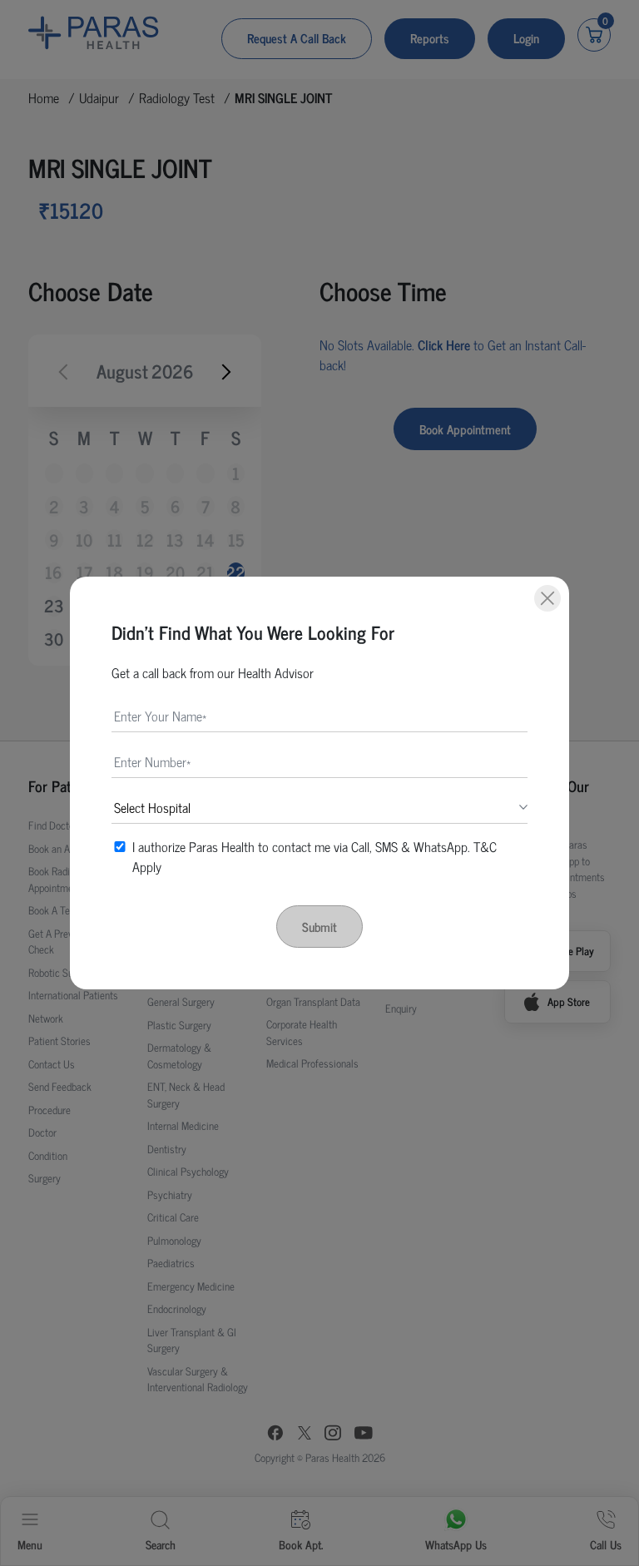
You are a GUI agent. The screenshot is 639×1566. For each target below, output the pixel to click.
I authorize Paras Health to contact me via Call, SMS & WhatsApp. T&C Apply (314, 856)
